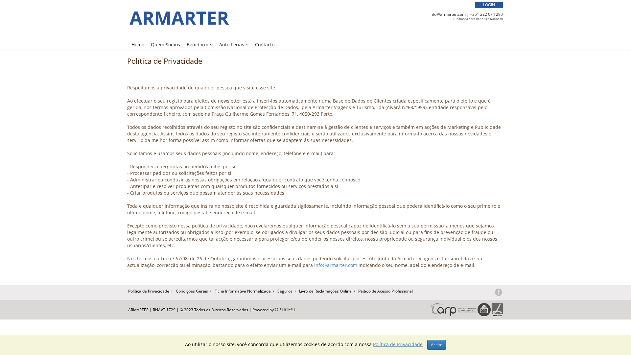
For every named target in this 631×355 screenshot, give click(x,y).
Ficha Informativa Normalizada (243, 291)
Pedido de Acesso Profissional (385, 291)
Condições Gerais (192, 291)
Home (137, 44)
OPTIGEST (285, 309)
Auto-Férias (232, 44)
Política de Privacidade (148, 291)
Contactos (266, 44)
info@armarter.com (448, 14)
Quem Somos (165, 44)
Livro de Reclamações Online (325, 291)
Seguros (284, 291)
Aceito (436, 344)
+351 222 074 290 (486, 14)
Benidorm (198, 44)
